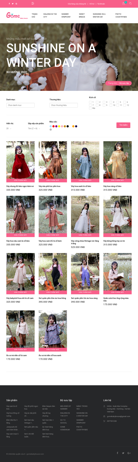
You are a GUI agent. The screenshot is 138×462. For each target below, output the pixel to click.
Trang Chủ (34, 15)
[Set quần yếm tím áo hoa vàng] (85, 273)
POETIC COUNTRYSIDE (121, 15)
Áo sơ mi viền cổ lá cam (16, 355)
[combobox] (20, 105)
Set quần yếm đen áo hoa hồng (52, 298)
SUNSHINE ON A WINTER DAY (99, 15)
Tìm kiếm (123, 125)
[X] (17, 15)
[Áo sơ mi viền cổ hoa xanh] (53, 331)
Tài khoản (101, 4)
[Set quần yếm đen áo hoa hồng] (53, 273)
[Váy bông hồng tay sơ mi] (117, 216)
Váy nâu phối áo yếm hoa (49, 186)
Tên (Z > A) (33, 128)
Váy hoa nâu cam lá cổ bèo (18, 241)
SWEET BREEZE (82, 15)
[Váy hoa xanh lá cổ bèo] (85, 162)
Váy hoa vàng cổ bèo (112, 186)
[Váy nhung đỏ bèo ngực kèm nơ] (20, 162)
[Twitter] (12, 3)
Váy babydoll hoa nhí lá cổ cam (19, 298)
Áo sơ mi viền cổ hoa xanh (50, 355)
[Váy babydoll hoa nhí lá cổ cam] (20, 273)
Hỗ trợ (91, 4)
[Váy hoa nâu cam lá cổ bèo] (20, 216)
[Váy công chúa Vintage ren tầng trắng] (85, 216)
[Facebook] (9, 3)
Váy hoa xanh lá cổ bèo (81, 186)
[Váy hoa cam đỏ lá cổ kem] (53, 216)
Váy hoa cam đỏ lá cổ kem (50, 241)
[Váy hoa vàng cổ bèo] (117, 162)
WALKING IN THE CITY (50, 15)
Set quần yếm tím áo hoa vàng (84, 298)
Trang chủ (112, 83)
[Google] (16, 3)
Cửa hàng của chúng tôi (77, 4)
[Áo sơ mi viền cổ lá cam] (20, 331)
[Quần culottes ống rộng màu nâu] (117, 273)
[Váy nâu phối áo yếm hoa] (53, 162)
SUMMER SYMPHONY (65, 15)
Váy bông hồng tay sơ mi (114, 241)
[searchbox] (20, 105)
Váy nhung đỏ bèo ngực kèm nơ (20, 186)
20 (7, 128)
